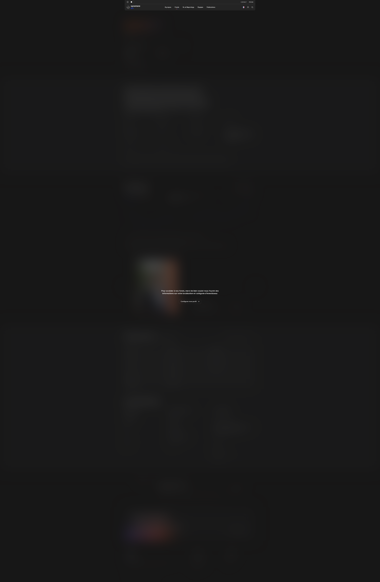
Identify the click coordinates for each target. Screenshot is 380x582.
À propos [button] (168, 7)
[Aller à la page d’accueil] (133, 7)
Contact (244, 2)
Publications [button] (211, 7)
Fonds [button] (177, 7)
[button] (243, 7)
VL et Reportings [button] (188, 7)
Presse (251, 2)
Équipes (200, 7)
